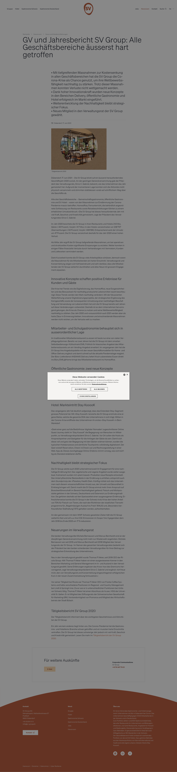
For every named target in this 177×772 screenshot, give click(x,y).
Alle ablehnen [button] (99, 389)
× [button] (127, 374)
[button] (88, 395)
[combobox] (124, 375)
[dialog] (88, 386)
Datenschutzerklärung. (99, 384)
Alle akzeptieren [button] (81, 389)
